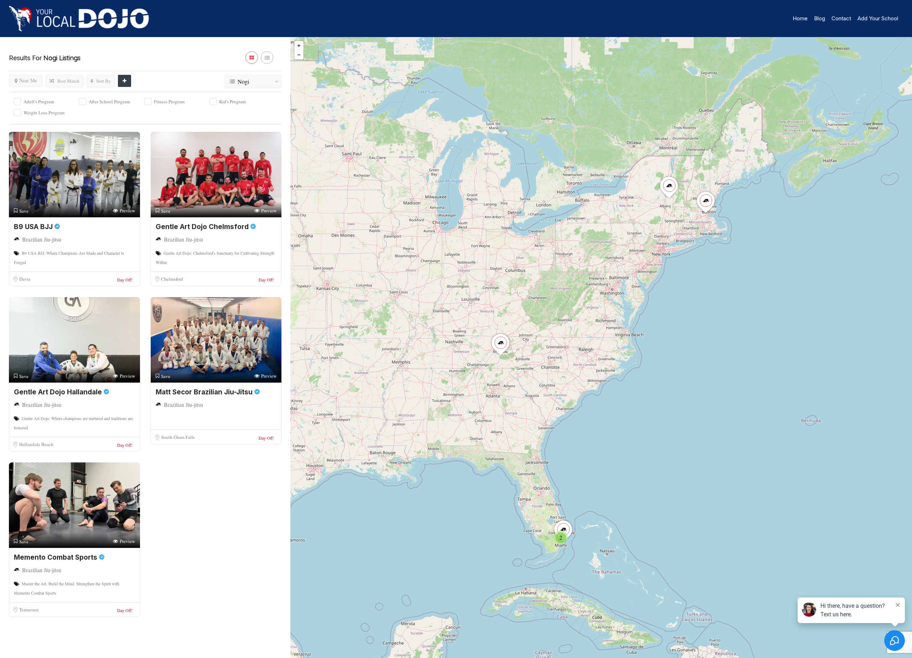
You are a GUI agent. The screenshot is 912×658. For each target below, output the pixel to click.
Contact (841, 18)
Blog (819, 18)
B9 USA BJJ (34, 227)
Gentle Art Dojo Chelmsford (203, 227)
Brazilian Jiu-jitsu (41, 239)
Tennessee (29, 609)
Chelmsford (172, 279)
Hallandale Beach (36, 444)
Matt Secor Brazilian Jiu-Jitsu (205, 392)
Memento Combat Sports (56, 557)
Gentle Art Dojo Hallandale (59, 392)
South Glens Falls (178, 437)
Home (800, 18)
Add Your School (877, 18)
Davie (25, 279)
